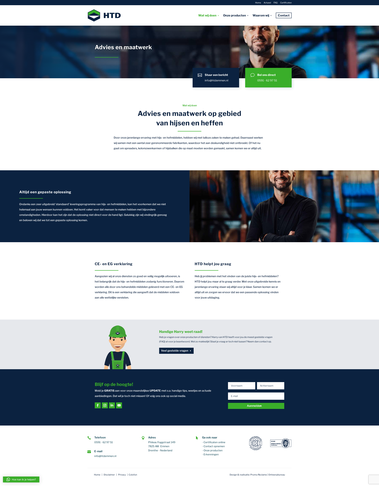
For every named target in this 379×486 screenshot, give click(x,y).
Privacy (122, 474)
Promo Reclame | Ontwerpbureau (267, 474)
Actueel (267, 3)
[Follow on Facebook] (98, 405)
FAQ (276, 3)
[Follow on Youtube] (119, 405)
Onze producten (213, 450)
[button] (21, 479)
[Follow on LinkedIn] (112, 405)
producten (191, 337)
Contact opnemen (214, 446)
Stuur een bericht (216, 75)
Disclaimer (109, 474)
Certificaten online (214, 442)
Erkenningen (211, 454)
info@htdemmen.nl (216, 80)
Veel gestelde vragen (174, 350)
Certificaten (286, 3)
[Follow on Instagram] (105, 405)
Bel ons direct (266, 75)
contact (263, 341)
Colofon (133, 474)
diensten (205, 337)
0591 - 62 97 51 (267, 80)
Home (258, 3)
